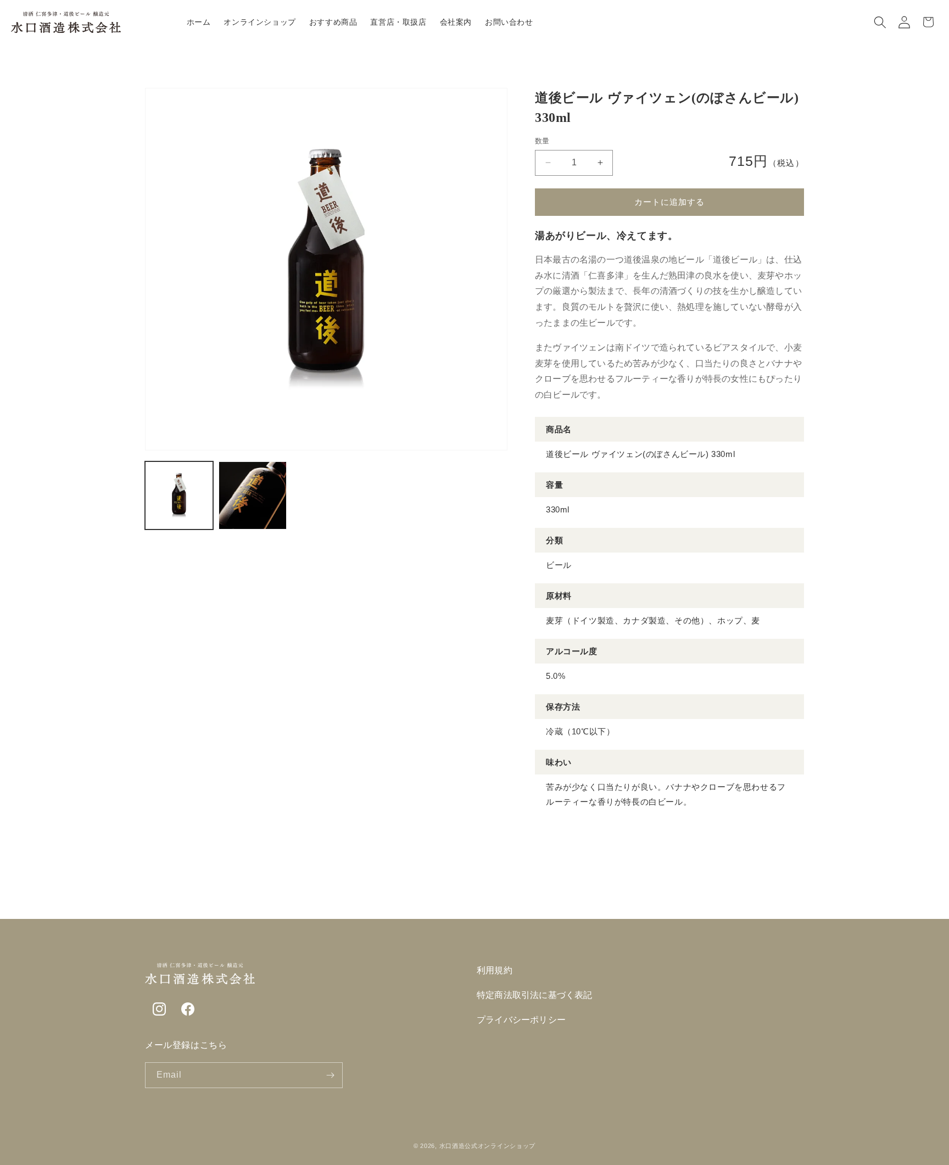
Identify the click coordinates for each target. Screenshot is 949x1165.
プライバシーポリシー (521, 1019)
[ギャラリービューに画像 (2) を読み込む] (253, 495)
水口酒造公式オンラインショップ (487, 1145)
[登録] (330, 1075)
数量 (542, 141)
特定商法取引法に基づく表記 (535, 995)
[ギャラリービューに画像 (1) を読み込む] (179, 495)
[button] (880, 22)
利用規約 (494, 970)
